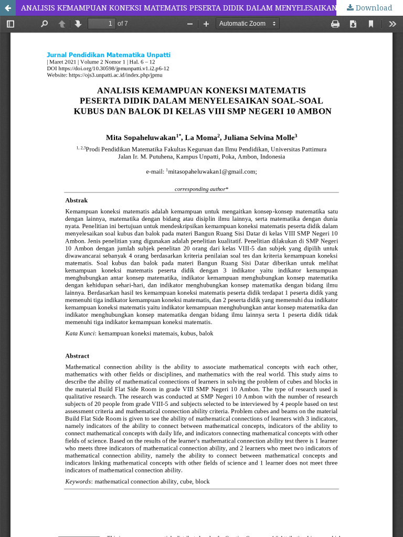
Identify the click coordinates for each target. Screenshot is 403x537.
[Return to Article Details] (8, 8)
